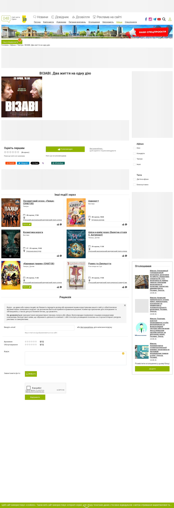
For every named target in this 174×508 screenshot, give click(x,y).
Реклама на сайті (109, 17)
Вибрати (32, 374)
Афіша (119, 22)
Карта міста (48, 22)
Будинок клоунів (98, 220)
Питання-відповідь (77, 22)
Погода (37, 22)
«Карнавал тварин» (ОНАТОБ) (38, 263)
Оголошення (94, 22)
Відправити (35, 397)
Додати (152, 369)
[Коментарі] (61, 224)
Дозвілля (83, 17)
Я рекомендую (66, 149)
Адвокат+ (93, 201)
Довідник (62, 17)
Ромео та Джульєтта (99, 263)
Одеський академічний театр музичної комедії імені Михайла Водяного (115, 282)
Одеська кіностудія (33, 251)
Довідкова (61, 22)
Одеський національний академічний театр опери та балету (46, 220)
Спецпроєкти (131, 22)
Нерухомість (108, 22)
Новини (42, 17)
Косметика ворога (33, 232)
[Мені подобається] (58, 224)
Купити (25, 224)
